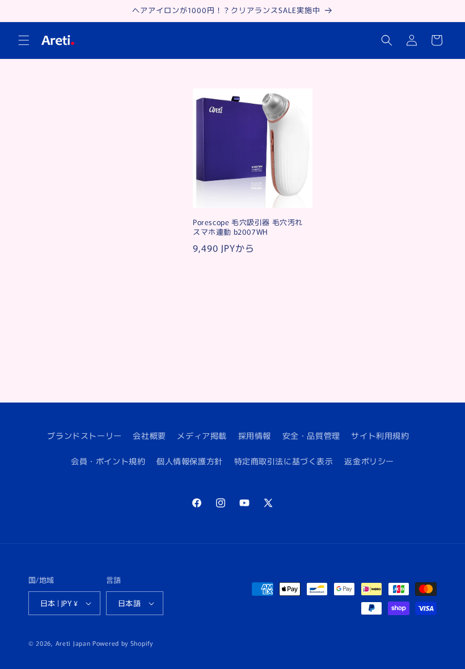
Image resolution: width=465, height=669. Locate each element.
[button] (23, 40)
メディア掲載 (202, 435)
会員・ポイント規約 (108, 461)
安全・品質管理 (311, 435)
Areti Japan (73, 642)
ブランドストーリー (84, 435)
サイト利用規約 (380, 435)
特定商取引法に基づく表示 (283, 461)
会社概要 (149, 435)
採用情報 (254, 435)
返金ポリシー (369, 461)
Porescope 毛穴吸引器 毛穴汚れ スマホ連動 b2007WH (248, 227)
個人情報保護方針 (190, 461)
